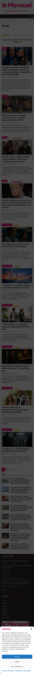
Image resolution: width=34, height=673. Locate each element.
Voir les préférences (17, 666)
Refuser (17, 661)
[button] (31, 629)
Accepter (17, 656)
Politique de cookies (8, 670)
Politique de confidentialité (23, 670)
